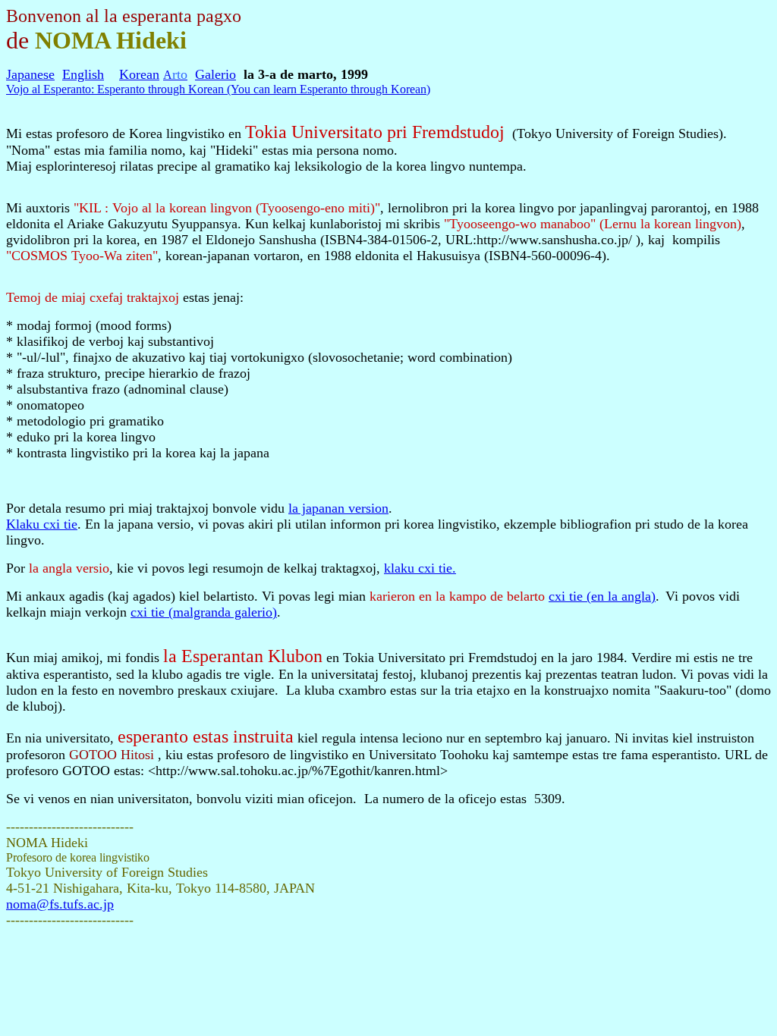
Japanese (30, 74)
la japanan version (338, 508)
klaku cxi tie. (420, 568)
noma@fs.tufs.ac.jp (60, 904)
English (83, 74)
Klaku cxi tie (41, 524)
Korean (139, 74)
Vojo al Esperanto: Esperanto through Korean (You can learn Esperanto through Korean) (218, 89)
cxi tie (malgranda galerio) (204, 612)
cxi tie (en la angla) (602, 596)
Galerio (215, 74)
